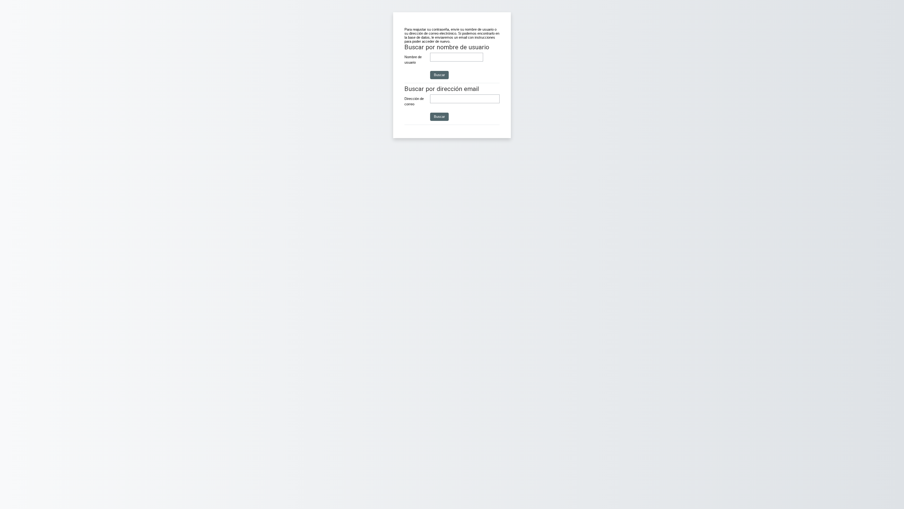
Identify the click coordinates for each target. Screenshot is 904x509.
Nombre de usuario (413, 59)
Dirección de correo (414, 101)
